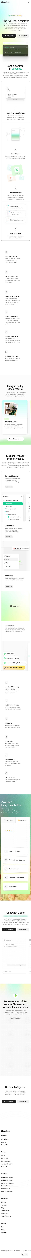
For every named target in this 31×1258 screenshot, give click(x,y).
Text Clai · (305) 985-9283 (22, 1249)
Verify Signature (6, 1215)
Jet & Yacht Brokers (7, 1182)
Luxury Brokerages (7, 1184)
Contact (3, 1204)
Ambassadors (5, 1209)
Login (3, 1228)
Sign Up (3, 1231)
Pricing (3, 1225)
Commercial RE (5, 1187)
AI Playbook (5, 1212)
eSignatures (5, 1138)
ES (26, 1253)
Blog (2, 1206)
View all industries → (15, 439)
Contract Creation (6, 1162)
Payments (4, 1143)
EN (23, 1253)
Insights (3, 1141)
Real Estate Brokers (7, 1179)
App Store (4, 1157)
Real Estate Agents (7, 1176)
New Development (7, 1190)
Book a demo (23, 36)
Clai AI (3, 1154)
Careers (3, 1201)
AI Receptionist (5, 1160)
